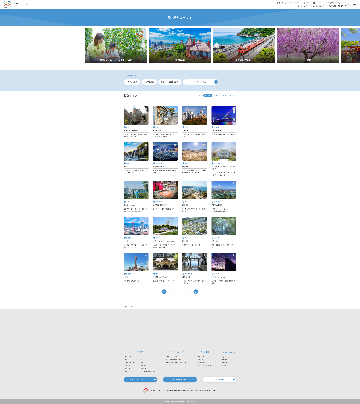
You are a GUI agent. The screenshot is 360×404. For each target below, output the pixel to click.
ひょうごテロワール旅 (21, 4)
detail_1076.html (136, 196)
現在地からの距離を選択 (169, 82)
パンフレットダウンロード (139, 379)
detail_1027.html (224, 122)
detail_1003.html (136, 232)
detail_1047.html (136, 122)
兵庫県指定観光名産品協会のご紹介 (175, 363)
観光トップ (128, 357)
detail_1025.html (194, 268)
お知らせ (200, 360)
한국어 (224, 366)
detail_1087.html (165, 122)
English (224, 357)
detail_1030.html (165, 196)
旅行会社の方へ (202, 363)
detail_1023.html (224, 232)
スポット (308, 3)
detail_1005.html (224, 159)
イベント (320, 3)
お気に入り (348, 6)
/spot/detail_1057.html (244, 45)
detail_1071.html (194, 232)
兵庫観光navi (7, 4)
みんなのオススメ (287, 3)
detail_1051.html (194, 122)
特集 (278, 3)
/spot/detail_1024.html (180, 45)
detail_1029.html (224, 268)
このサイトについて (171, 357)
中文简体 (224, 363)
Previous (143, 45)
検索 (216, 82)
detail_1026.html (165, 159)
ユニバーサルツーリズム (300, 6)
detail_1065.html (194, 196)
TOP (125, 307)
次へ (196, 291)
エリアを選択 (149, 82)
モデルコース (299, 3)
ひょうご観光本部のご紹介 (173, 360)
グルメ (326, 3)
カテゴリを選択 (131, 82)
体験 (314, 3)
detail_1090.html (194, 159)
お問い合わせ (218, 379)
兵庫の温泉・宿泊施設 (336, 6)
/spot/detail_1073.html (116, 45)
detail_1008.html (136, 268)
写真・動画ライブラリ (179, 379)
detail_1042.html (165, 268)
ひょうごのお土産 (318, 6)
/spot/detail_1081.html (308, 45)
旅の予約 (333, 3)
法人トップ (201, 357)
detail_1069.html (165, 232)
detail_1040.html (136, 159)
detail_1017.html (224, 196)
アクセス (341, 3)
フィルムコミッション (204, 366)
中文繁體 (224, 360)
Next (216, 45)
